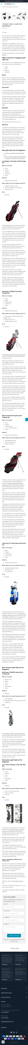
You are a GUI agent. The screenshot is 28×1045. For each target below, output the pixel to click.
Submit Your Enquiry (14, 935)
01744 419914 (4, 1017)
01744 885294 (5, 1012)
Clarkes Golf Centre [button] (6, 993)
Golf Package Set (8, 225)
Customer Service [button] (6, 997)
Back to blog (15, 948)
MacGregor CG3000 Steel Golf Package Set (14, 354)
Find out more (4, 964)
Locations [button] (3, 1027)
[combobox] (14, 7)
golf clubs (4, 54)
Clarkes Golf (15, 1042)
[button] (1, 4)
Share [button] (5, 32)
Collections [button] (4, 988)
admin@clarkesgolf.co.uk (7, 1021)
